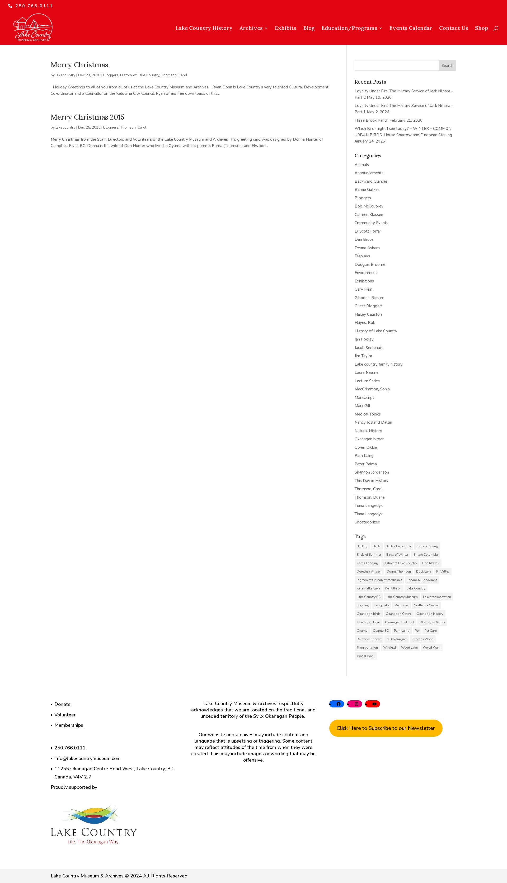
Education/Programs (349, 28)
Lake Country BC (369, 597)
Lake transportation (437, 597)
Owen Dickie (366, 447)
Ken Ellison (393, 588)
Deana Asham (367, 248)
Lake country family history (379, 364)
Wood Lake (409, 647)
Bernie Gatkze (367, 189)
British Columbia (426, 555)
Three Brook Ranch (371, 120)
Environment (366, 272)
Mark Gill (362, 405)
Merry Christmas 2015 (87, 116)
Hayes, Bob (365, 322)
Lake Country (416, 588)
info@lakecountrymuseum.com (87, 758)
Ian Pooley (364, 339)
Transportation (367, 647)
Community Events (371, 222)
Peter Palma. (366, 464)
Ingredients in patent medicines (379, 580)
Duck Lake (423, 571)
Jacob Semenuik (369, 347)
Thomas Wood (423, 639)
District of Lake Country (400, 563)
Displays (362, 256)
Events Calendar (410, 28)
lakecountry (65, 75)
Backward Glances (371, 181)
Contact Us (453, 28)
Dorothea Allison (369, 571)
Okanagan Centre (398, 614)
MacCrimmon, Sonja (372, 389)
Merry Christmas (79, 64)
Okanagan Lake (368, 622)
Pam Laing (364, 455)
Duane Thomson (399, 571)
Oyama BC (381, 631)
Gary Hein (363, 289)
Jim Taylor (363, 355)
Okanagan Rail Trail (399, 622)
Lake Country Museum (402, 597)
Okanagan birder (369, 439)
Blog (309, 28)
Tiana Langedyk (369, 505)
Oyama (362, 631)
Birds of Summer (369, 555)
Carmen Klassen (369, 214)
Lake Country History (204, 28)
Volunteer (65, 715)
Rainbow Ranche (369, 639)
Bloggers (110, 75)
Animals (362, 164)
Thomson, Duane (370, 497)
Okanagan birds (369, 614)
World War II (366, 656)
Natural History (368, 430)
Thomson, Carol (174, 75)
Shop (481, 28)
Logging (363, 605)
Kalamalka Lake (368, 588)
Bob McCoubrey (369, 206)
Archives (251, 28)
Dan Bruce (364, 239)
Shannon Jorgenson (372, 472)
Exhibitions (364, 281)
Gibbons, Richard (369, 297)
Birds (377, 546)
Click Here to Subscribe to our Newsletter (386, 728)
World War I (431, 647)
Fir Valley (442, 571)
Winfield (389, 647)
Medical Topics (368, 414)
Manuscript (364, 397)
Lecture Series (367, 381)
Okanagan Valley (432, 622)
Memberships (68, 725)
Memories (402, 605)
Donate (62, 704)
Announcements (369, 173)
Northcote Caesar (426, 605)
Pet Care (430, 631)
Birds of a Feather (398, 546)
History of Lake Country (139, 75)
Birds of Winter (397, 555)
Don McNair (430, 563)
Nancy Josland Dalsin (373, 422)
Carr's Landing (367, 563)
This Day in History (371, 480)
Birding (362, 546)
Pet (417, 631)
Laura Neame (366, 372)
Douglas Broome (370, 264)
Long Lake (381, 605)
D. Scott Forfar (368, 231)
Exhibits (285, 28)
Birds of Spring (427, 546)
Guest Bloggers (369, 306)
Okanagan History (430, 614)
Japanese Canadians (422, 580)
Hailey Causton (368, 314)
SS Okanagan (397, 639)
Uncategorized (367, 522)
